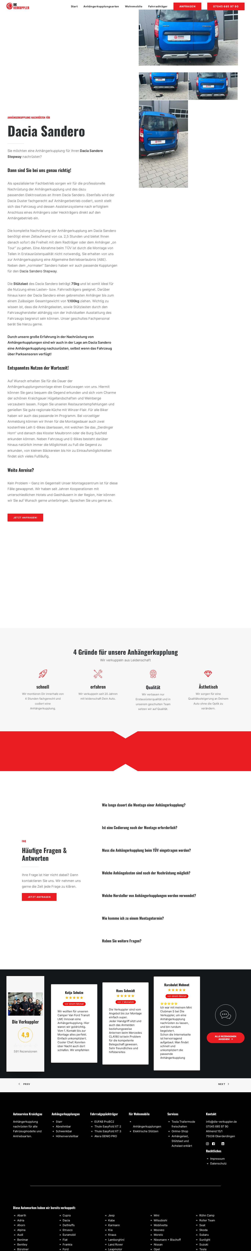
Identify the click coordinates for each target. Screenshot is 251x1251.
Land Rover (115, 1244)
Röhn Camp (206, 1215)
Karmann (114, 1225)
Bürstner (23, 1249)
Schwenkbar (64, 1131)
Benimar (22, 1239)
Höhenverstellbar (67, 1136)
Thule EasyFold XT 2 (107, 1126)
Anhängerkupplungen (147, 1126)
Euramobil (69, 1234)
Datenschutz (218, 1163)
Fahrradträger (158, 6)
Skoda (203, 1230)
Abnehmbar (63, 1126)
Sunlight (204, 1239)
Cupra (67, 1215)
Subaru (204, 1234)
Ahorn (21, 1225)
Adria (20, 1220)
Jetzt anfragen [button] (39, 897)
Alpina (21, 1230)
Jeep (111, 1215)
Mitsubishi (160, 1220)
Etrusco (68, 1230)
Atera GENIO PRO (105, 1136)
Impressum (217, 1158)
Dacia (66, 1220)
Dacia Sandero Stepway (38, 271)
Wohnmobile (133, 6)
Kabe (111, 1220)
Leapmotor (115, 1249)
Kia (110, 1230)
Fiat (65, 1239)
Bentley (22, 1244)
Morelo (158, 1234)
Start (74, 6)
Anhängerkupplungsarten (101, 6)
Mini (156, 1215)
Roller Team (207, 1220)
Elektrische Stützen (145, 1131)
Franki (67, 1244)
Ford (66, 1249)
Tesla (202, 1249)
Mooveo (159, 1230)
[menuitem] (75, 6)
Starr (59, 1121)
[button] (207, 1144)
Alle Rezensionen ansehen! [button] (226, 1038)
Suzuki (203, 1244)
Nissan (158, 1244)
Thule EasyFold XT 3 (107, 1131)
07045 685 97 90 (217, 1126)
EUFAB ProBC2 (104, 1121)
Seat (202, 1225)
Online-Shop (180, 1131)
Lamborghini (116, 1239)
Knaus (112, 1234)
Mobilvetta (160, 1225)
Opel (157, 1249)
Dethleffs (69, 1225)
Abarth (21, 1215)
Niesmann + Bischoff (167, 1239)
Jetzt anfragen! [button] (25, 517)
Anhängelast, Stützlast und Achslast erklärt (182, 1141)
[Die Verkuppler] (17, 6)
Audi (20, 1234)
